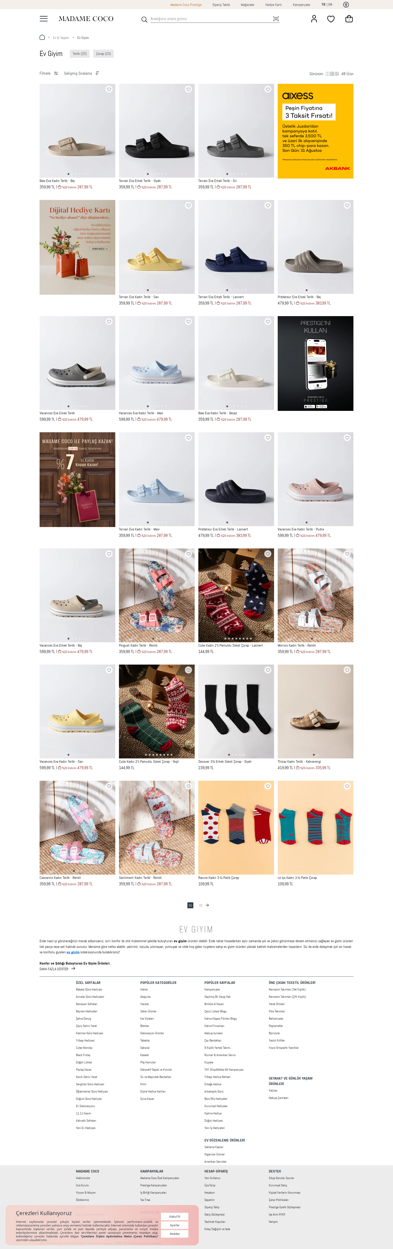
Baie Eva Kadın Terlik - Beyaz (217, 413)
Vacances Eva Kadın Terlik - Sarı (61, 761)
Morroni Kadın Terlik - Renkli (297, 645)
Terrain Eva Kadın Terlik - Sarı (139, 297)
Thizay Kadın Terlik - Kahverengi (299, 761)
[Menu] (44, 19)
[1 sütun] (332, 74)
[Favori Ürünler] (331, 18)
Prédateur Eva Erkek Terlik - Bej (299, 297)
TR (323, 5)
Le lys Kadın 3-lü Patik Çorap (297, 878)
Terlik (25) (80, 53)
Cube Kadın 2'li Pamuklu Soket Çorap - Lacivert (230, 645)
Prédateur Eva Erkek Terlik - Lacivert (223, 529)
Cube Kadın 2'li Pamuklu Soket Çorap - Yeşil (149, 761)
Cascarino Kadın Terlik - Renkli (60, 878)
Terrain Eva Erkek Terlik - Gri (217, 181)
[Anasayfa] (86, 18)
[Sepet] (349, 18)
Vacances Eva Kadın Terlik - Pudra (301, 529)
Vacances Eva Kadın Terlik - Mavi (141, 413)
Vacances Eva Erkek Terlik (57, 413)
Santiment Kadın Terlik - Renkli (140, 878)
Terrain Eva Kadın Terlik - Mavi (139, 529)
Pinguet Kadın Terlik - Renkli (138, 645)
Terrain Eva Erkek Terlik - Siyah (140, 181)
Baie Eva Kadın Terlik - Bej (57, 181)
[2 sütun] (328, 74)
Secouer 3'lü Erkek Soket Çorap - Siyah (225, 761)
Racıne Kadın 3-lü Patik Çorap (218, 878)
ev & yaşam (61, 37)
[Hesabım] (314, 18)
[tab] (68, 174)
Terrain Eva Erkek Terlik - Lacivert (221, 297)
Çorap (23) (103, 53)
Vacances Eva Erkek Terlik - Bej (61, 645)
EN (330, 4)
